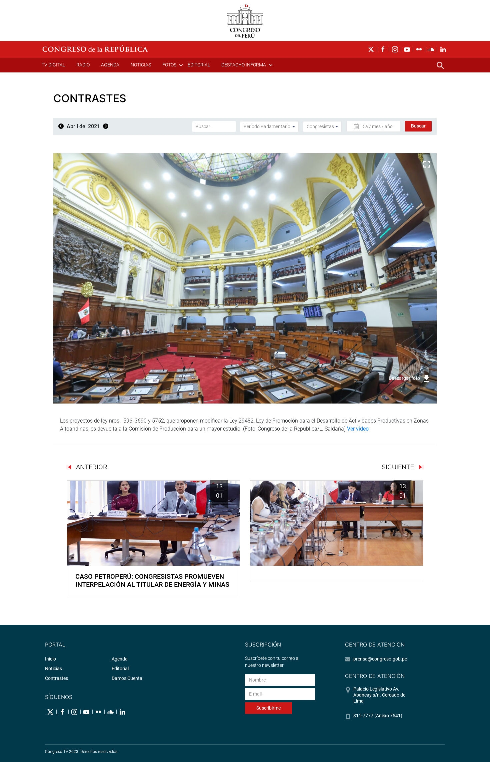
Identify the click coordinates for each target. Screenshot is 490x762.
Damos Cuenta (127, 678)
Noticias (141, 64)
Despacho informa (243, 64)
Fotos (169, 64)
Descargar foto (404, 378)
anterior (90, 467)
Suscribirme (268, 708)
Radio (83, 64)
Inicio (50, 659)
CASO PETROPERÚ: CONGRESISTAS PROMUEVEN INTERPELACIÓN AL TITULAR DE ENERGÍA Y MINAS (152, 580)
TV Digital (53, 64)
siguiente (399, 467)
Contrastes (56, 678)
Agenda (110, 64)
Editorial (199, 64)
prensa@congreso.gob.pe (380, 659)
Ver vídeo (358, 429)
